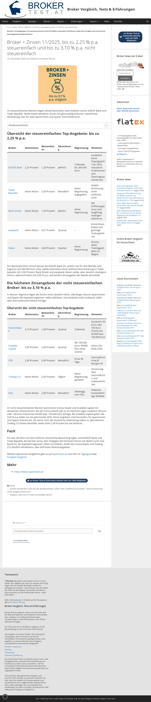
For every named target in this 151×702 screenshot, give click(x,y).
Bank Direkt (14, 210)
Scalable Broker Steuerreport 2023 (128, 288)
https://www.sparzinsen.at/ (29, 471)
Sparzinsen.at (59, 454)
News (106, 21)
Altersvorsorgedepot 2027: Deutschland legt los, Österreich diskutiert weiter (130, 188)
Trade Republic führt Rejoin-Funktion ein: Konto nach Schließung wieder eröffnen (130, 343)
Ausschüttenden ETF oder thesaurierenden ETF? (127, 326)
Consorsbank (15, 329)
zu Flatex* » (122, 154)
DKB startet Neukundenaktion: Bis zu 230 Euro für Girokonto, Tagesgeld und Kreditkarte (129, 212)
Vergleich (17, 21)
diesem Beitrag (19, 602)
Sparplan (32, 21)
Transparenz (10, 652)
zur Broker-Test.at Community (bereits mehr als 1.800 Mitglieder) (57, 480)
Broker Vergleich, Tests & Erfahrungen (101, 9)
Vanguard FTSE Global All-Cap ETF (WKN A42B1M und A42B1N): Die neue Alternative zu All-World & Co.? (130, 196)
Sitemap (8, 649)
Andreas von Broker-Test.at (128, 310)
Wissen (47, 21)
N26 (10, 393)
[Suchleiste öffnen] (147, 21)
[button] (5, 697)
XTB (10, 360)
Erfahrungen (76, 21)
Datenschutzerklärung (14, 655)
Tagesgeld (86, 454)
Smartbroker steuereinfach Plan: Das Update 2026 (130, 221)
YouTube (118, 21)
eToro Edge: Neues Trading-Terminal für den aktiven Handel (130, 204)
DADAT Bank (15, 167)
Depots (60, 21)
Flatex (11, 248)
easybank (13, 230)
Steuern (93, 21)
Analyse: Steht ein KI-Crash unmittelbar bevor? (31, 494)
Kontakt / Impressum (13, 646)
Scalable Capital (12, 347)
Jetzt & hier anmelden (125, 70)
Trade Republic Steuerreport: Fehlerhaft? (128, 314)
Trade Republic (13, 191)
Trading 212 (14, 376)
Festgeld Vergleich (17, 457)
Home (5, 21)
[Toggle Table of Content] (105, 125)
